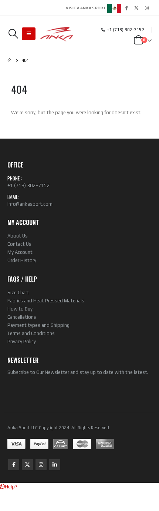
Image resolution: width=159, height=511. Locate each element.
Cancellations (21, 317)
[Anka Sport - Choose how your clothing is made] (56, 34)
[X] (136, 8)
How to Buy (20, 309)
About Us (17, 236)
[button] (8, 487)
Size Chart (18, 292)
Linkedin (54, 464)
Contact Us (19, 244)
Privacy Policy (21, 341)
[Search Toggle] (13, 34)
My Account (20, 252)
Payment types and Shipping (38, 325)
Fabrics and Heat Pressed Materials (45, 300)
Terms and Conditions (31, 333)
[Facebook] (126, 8)
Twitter (27, 464)
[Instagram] (147, 8)
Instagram (41, 464)
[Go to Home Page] (9, 60)
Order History (21, 260)
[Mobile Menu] (28, 33)
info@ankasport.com (30, 204)
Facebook (13, 464)
